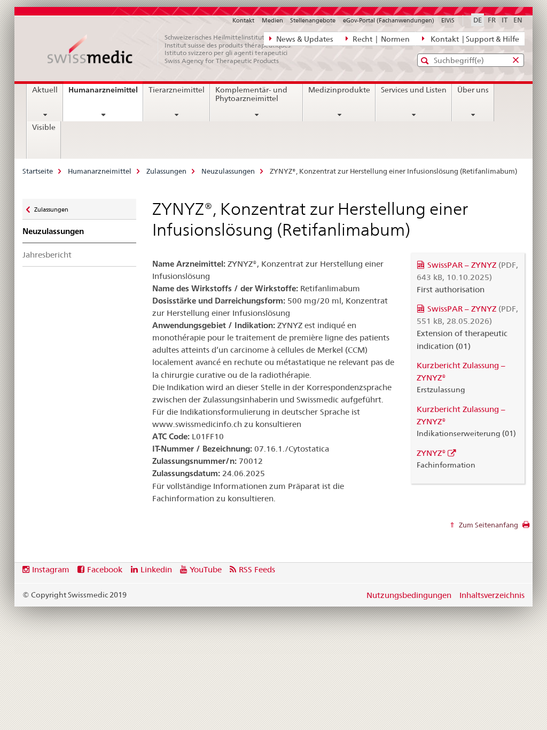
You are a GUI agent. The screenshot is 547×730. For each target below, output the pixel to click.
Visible (44, 127)
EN (517, 19)
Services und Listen (414, 90)
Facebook (104, 569)
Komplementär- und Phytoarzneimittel (251, 94)
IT (504, 19)
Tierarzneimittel (177, 90)
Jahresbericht (47, 255)
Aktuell (45, 90)
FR (492, 19)
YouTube (206, 569)
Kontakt (243, 20)
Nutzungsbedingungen (408, 595)
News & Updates (304, 39)
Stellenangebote (312, 20)
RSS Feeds (257, 569)
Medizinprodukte (339, 90)
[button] (426, 60)
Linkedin (156, 569)
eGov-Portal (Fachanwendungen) (388, 20)
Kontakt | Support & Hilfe (473, 39)
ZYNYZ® (431, 453)
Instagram (50, 569)
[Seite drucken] (525, 527)
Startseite (37, 171)
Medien (272, 20)
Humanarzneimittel (105, 93)
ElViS (448, 20)
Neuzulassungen (228, 171)
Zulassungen (166, 171)
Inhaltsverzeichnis (492, 595)
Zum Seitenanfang (487, 525)
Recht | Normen (380, 39)
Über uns (473, 90)
